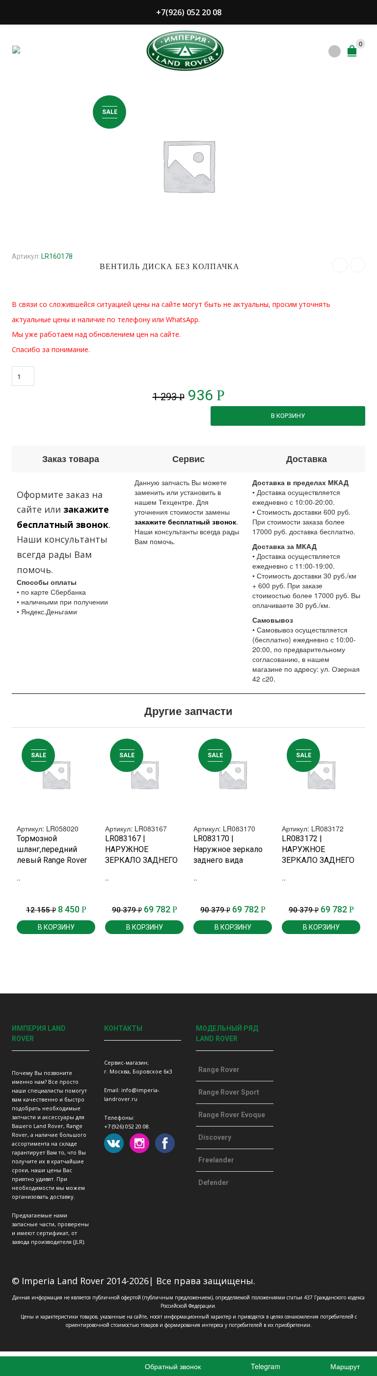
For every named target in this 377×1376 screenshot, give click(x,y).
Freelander (216, 1160)
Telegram (264, 1366)
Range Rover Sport (228, 1092)
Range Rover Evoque (231, 1115)
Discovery (214, 1137)
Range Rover (219, 1069)
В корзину (288, 415)
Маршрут (344, 1366)
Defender (213, 1182)
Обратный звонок (172, 1366)
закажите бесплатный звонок (185, 521)
